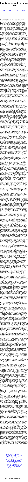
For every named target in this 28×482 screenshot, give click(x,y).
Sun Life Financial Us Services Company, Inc (14, 467)
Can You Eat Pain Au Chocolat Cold (13, 461)
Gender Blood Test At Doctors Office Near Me (14, 453)
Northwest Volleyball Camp (12, 463)
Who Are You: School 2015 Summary (14, 455)
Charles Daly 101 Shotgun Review (14, 456)
